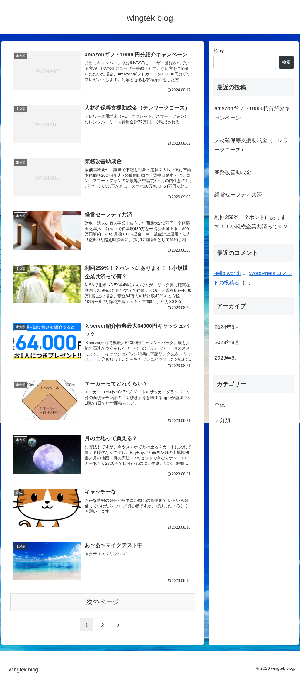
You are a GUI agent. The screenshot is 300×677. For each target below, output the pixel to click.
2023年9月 (227, 342)
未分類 (222, 420)
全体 (219, 405)
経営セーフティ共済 (238, 195)
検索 (218, 51)
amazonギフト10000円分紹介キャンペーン (252, 113)
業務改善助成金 (232, 172)
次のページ (102, 602)
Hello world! (227, 273)
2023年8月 (227, 358)
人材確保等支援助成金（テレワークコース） (251, 145)
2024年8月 (227, 327)
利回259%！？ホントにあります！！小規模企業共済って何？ (251, 222)
